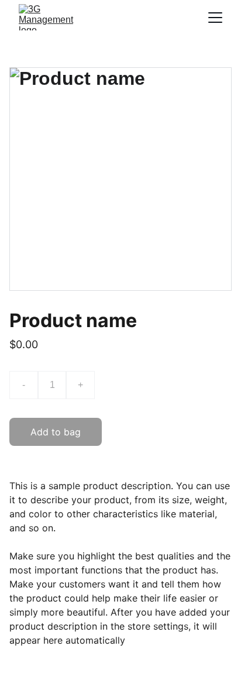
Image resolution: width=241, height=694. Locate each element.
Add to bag (55, 432)
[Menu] (215, 17)
